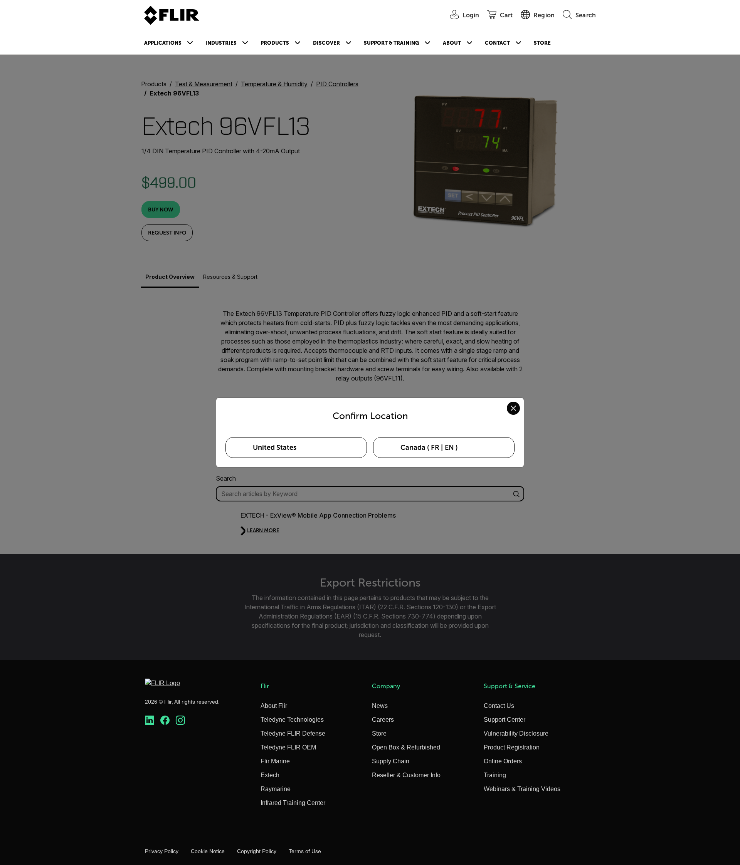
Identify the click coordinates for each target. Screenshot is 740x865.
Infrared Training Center (293, 803)
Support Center (504, 719)
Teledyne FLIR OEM (288, 747)
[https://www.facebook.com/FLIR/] (165, 720)
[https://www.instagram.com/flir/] (180, 720)
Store (542, 43)
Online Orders (503, 761)
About (452, 43)
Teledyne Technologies (292, 719)
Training (495, 775)
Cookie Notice (208, 851)
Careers (383, 719)
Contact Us (499, 705)
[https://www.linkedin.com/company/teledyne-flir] (149, 720)
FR (435, 447)
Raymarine (276, 789)
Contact (497, 43)
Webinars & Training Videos (522, 789)
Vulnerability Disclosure (516, 733)
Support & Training (391, 43)
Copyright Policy (256, 851)
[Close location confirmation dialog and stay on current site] (513, 408)
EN (449, 447)
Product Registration (512, 747)
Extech (270, 775)
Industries (221, 43)
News (380, 705)
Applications (163, 43)
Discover (326, 43)
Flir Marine (275, 761)
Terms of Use (305, 851)
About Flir (274, 705)
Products (275, 43)
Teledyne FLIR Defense (293, 733)
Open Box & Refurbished (406, 747)
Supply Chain (390, 761)
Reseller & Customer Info (406, 775)
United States (274, 447)
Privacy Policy (161, 851)
